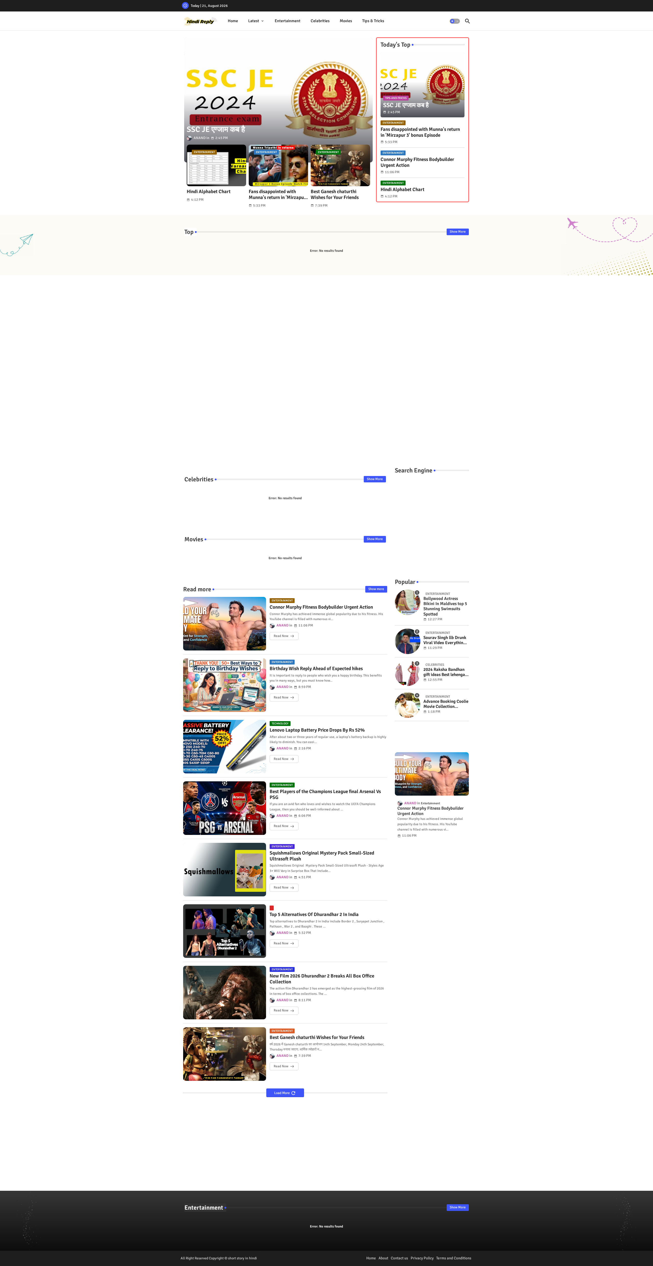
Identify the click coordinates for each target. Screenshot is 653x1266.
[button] (455, 21)
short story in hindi (242, 1258)
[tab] (233, 21)
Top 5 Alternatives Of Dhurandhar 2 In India (314, 915)
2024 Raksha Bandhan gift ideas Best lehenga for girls (444, 672)
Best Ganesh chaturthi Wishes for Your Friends (335, 194)
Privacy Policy (422, 1258)
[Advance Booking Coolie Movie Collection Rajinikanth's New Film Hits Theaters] (407, 705)
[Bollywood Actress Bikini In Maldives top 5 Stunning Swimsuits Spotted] (407, 602)
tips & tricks (373, 20)
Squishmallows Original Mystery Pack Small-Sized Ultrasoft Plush (322, 856)
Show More (458, 232)
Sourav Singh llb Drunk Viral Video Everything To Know (444, 640)
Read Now (281, 636)
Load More (282, 1093)
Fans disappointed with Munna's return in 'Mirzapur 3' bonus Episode (277, 194)
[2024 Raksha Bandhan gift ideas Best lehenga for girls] (407, 673)
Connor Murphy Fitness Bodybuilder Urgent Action (417, 162)
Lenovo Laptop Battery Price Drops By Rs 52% (317, 730)
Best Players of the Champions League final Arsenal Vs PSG (325, 794)
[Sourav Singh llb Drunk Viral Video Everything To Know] (407, 641)
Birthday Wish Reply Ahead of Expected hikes (316, 669)
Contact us (399, 1258)
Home (233, 20)
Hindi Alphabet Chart (209, 192)
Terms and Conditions (453, 1258)
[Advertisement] (327, 366)
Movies (346, 20)
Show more (376, 589)
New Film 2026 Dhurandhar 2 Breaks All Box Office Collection (322, 979)
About (383, 1258)
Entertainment (287, 20)
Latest (253, 20)
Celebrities (320, 20)
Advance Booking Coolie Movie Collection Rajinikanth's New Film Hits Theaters (445, 704)
